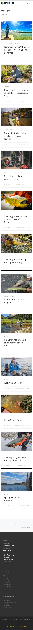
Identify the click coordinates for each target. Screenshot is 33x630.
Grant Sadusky (9, 350)
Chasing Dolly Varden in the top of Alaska (15, 459)
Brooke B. (8, 184)
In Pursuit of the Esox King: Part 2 (14, 301)
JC (6, 58)
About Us (5, 575)
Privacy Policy (6, 582)
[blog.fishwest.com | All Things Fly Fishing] (7, 3)
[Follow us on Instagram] (22, 627)
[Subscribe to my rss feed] (8, 627)
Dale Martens (9, 505)
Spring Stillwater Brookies (12, 499)
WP (9, 622)
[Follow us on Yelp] (19, 627)
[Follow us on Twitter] (13, 627)
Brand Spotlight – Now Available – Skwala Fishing (15, 136)
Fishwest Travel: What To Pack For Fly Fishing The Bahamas (16, 49)
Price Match (6, 605)
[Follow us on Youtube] (25, 627)
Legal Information (8, 579)
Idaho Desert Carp (13, 420)
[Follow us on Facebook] (11, 627)
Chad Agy (8, 101)
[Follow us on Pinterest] (16, 627)
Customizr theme (27, 622)
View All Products (7, 586)
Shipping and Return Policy (10, 602)
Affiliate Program (7, 584)
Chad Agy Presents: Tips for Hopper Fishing (15, 261)
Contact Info (6, 600)
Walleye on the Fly (13, 382)
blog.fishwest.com (12, 619)
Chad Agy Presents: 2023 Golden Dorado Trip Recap (16, 219)
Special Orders (7, 607)
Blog (4, 577)
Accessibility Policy (8, 581)
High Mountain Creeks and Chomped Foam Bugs (15, 342)
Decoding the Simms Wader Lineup (14, 177)
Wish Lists (5, 604)
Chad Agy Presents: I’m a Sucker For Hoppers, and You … (16, 93)
